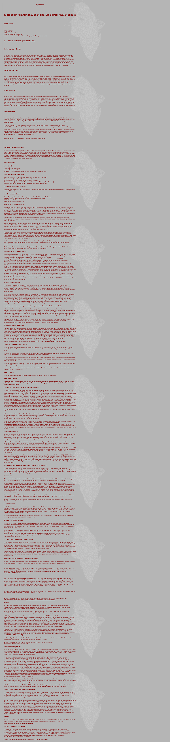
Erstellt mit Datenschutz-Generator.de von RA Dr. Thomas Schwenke (26, 739)
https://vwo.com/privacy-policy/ (20, 682)
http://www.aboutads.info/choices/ (15, 424)
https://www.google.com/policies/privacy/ (44, 721)
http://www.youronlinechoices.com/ (48, 424)
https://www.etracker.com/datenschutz (16, 643)
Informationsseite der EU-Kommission (53, 341)
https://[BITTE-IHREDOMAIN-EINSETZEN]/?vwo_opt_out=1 (47, 686)
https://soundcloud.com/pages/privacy (16, 500)
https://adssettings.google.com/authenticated (18, 723)
